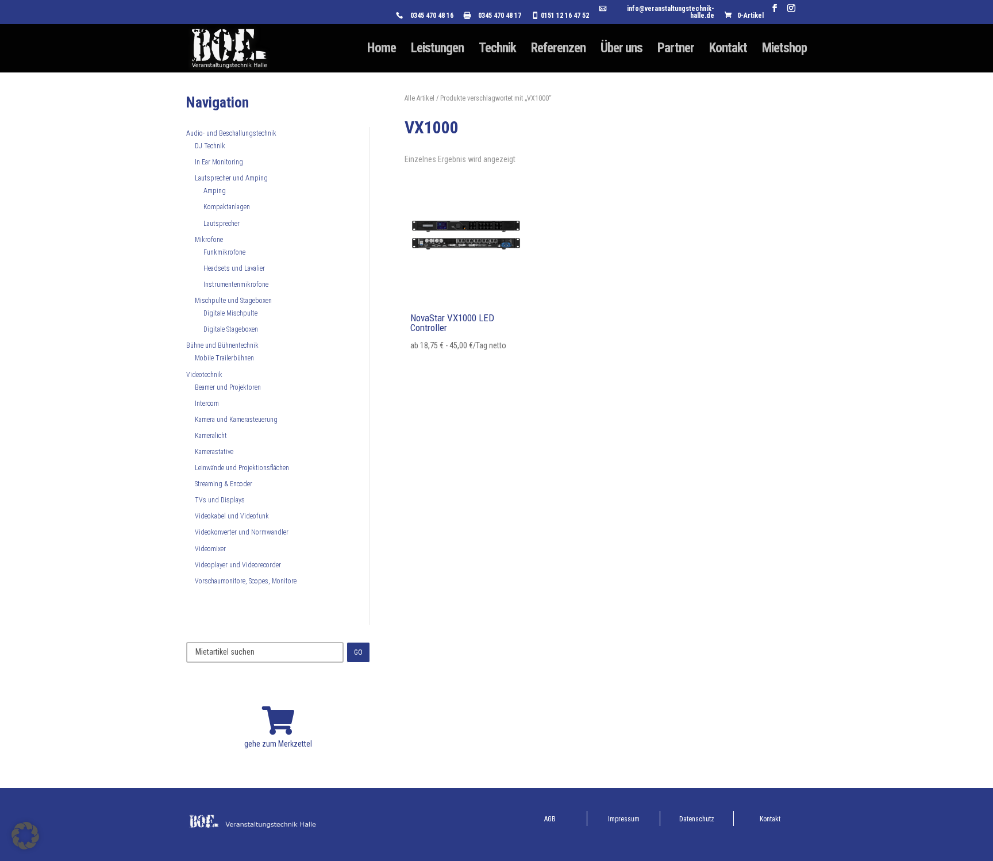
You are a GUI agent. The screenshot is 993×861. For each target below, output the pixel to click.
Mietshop (784, 50)
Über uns (621, 50)
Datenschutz (696, 819)
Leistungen (437, 50)
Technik (497, 50)
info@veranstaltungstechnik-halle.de (670, 12)
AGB (550, 819)
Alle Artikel (419, 98)
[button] (25, 835)
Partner (675, 50)
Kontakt (728, 50)
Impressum (624, 819)
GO (358, 652)
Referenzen (558, 50)
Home (381, 50)
